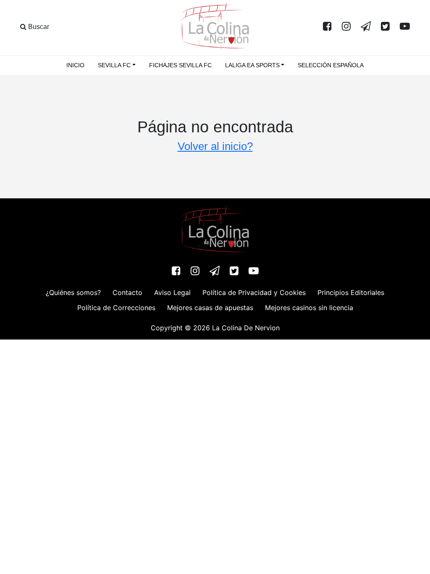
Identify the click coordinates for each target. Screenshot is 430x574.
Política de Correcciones (116, 307)
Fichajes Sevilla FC (180, 65)
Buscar (37, 26)
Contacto (127, 292)
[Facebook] (327, 27)
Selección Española (331, 65)
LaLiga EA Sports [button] (252, 65)
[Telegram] (366, 27)
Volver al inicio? (215, 146)
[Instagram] (346, 27)
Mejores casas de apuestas (210, 307)
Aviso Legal (172, 292)
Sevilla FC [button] (114, 65)
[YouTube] (405, 27)
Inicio (75, 65)
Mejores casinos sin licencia (309, 307)
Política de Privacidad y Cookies (254, 292)
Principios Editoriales (350, 292)
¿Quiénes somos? (73, 292)
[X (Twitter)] (385, 27)
